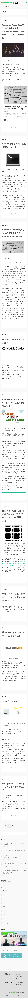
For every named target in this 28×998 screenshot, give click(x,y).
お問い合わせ (20, 982)
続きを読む (14, 127)
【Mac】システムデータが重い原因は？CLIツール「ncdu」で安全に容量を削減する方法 (14, 856)
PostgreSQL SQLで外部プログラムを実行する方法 (13, 787)
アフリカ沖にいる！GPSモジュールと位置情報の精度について (13, 597)
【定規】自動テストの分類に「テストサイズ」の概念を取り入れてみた (14, 871)
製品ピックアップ (7, 923)
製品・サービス (6, 919)
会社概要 (18, 974)
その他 (4, 903)
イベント (5, 894)
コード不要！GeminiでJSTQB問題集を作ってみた (14, 850)
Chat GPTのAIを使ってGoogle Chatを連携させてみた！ (13, 402)
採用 (4, 907)
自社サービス (20, 976)
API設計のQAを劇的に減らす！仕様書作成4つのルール (15, 864)
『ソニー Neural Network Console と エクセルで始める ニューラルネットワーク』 (13, 563)
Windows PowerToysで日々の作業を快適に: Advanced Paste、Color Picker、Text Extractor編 (13, 31)
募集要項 (18, 985)
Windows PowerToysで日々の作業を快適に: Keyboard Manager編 (13, 233)
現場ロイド (5, 915)
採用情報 (18, 978)
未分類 (4, 910)
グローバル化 (6, 898)
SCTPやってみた (10, 701)
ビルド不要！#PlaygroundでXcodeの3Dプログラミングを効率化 (15, 843)
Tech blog (5, 890)
